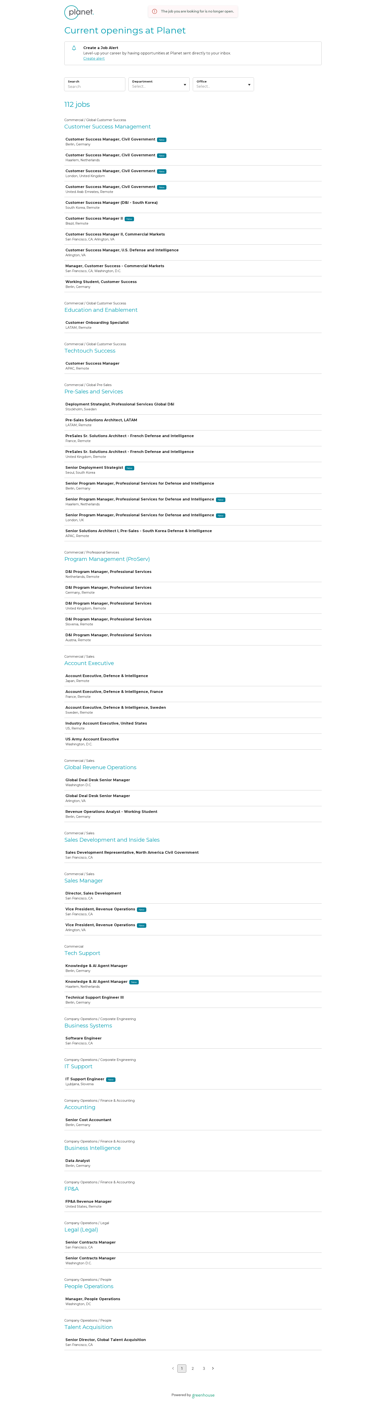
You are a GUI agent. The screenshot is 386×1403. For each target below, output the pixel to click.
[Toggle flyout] (185, 84)
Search (73, 81)
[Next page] (213, 1368)
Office (202, 81)
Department (142, 81)
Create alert (94, 58)
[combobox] (132, 86)
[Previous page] (173, 1368)
